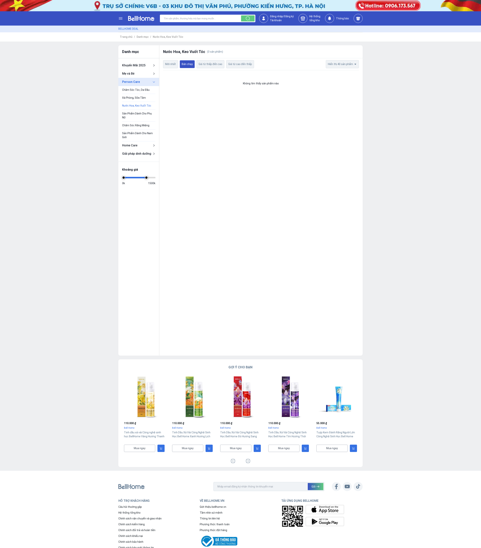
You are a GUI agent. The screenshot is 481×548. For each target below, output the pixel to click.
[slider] (123, 177)
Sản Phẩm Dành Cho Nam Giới (137, 135)
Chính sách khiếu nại (130, 535)
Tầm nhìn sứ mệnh (211, 512)
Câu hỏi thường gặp (130, 506)
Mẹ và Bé (128, 73)
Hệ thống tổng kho (129, 512)
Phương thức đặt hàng (213, 530)
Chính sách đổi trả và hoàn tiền (136, 530)
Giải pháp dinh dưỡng (136, 153)
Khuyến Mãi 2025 (133, 65)
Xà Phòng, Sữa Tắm (134, 97)
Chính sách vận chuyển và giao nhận (140, 518)
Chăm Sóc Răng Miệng (135, 125)
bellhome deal (128, 28)
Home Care (129, 145)
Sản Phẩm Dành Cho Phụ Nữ (137, 115)
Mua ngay (139, 448)
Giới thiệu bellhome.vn (213, 506)
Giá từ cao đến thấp (240, 64)
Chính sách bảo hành (130, 541)
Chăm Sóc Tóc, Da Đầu (136, 89)
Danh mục (143, 36)
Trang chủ (126, 36)
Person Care (131, 82)
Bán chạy (187, 64)
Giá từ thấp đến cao (210, 64)
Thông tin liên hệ (210, 518)
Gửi (313, 486)
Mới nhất (170, 64)
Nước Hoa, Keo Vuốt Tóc (168, 36)
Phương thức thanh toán (215, 524)
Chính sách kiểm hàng (131, 524)
